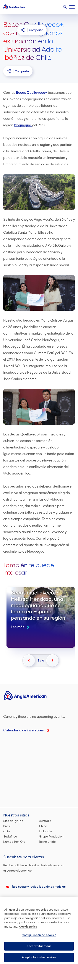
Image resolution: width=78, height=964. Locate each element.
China (43, 826)
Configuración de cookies (39, 935)
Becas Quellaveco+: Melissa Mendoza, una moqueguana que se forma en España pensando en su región (40, 617)
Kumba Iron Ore (14, 842)
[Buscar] (64, 8)
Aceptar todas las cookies (39, 957)
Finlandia (45, 831)
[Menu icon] (72, 6)
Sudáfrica (10, 836)
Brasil (7, 826)
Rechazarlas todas (39, 946)
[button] (29, 660)
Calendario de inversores (23, 730)
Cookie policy (28, 926)
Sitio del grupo (13, 821)
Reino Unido (47, 842)
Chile (6, 831)
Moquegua (23, 125)
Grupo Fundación (51, 836)
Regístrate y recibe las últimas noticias (39, 886)
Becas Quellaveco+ (31, 92)
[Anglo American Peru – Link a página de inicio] (14, 6)
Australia (45, 821)
